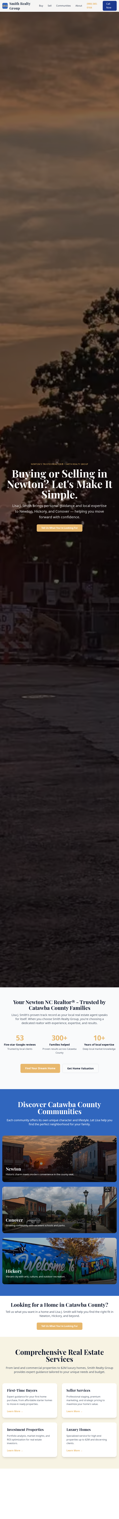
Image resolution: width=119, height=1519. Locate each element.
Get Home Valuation (80, 1068)
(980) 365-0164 (92, 5)
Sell (50, 5)
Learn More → (15, 1411)
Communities (63, 5)
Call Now (108, 5)
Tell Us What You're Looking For (59, 527)
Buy (41, 5)
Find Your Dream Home (40, 1068)
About (78, 5)
